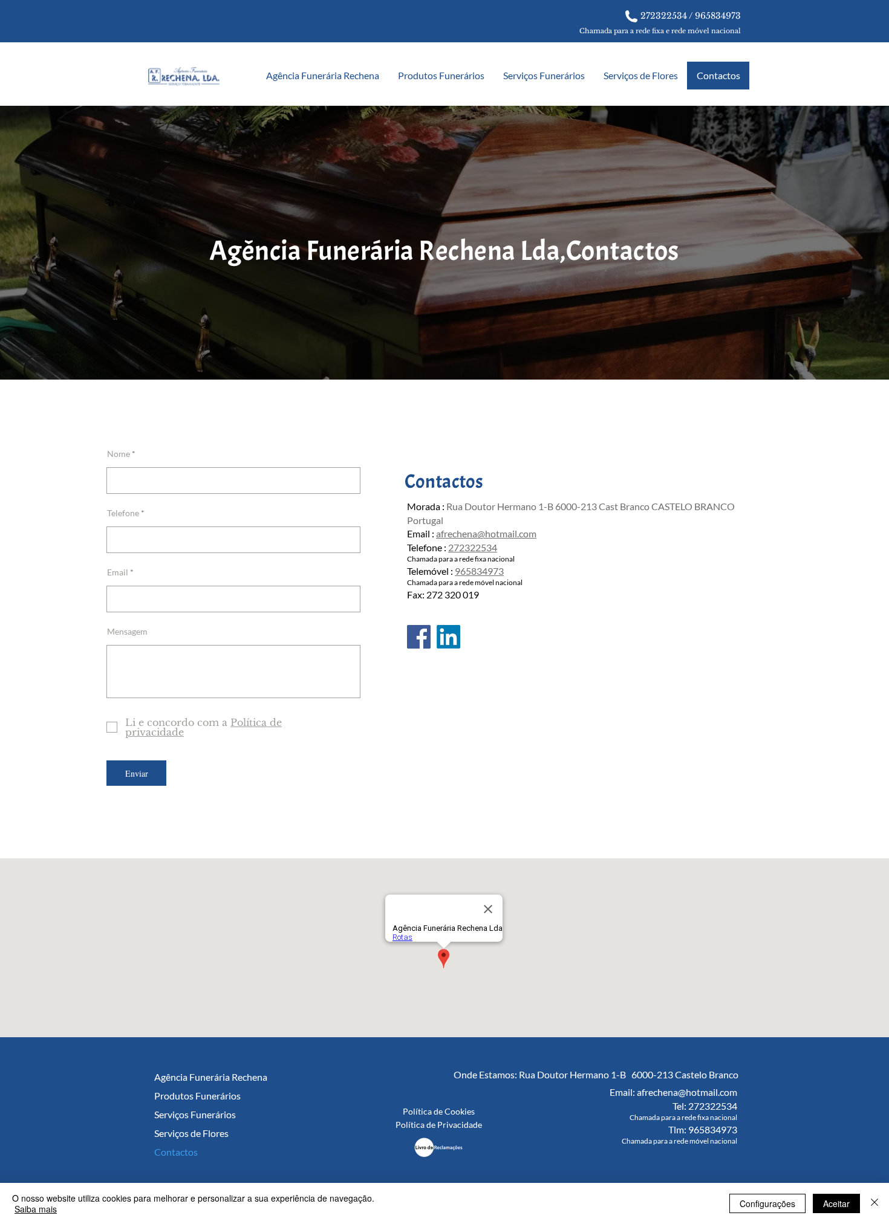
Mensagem (127, 631)
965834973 (718, 15)
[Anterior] (68, 243)
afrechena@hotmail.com (486, 533)
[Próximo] (821, 243)
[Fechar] (874, 1203)
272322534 (663, 15)
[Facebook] (419, 637)
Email (117, 572)
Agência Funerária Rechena (193, 1077)
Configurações (767, 1203)
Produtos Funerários (193, 1095)
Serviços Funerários (193, 1114)
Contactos (176, 1152)
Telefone (123, 513)
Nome (118, 454)
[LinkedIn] (448, 637)
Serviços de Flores (191, 1133)
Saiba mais (36, 1209)
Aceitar (836, 1203)
